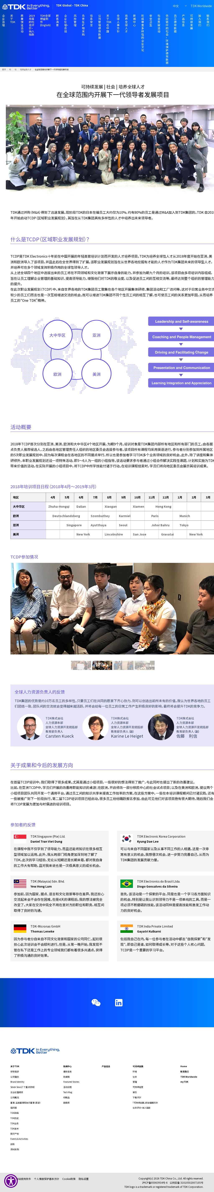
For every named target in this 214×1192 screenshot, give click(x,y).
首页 (4, 69)
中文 (176, 6)
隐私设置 (84, 1179)
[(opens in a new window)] (118, 1002)
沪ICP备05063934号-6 (155, 1182)
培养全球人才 (25, 69)
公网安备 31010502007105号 (186, 1182)
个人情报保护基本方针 (46, 1179)
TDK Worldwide (201, 6)
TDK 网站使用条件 (21, 1179)
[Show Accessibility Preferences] (11, 1181)
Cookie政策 (68, 1179)
